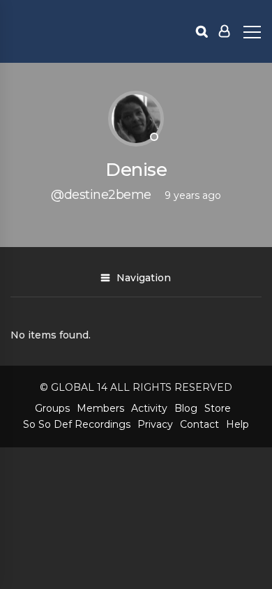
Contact (199, 424)
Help (237, 424)
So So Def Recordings (76, 424)
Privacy (155, 424)
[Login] (224, 31)
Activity (149, 408)
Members (100, 408)
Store (217, 408)
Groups (52, 408)
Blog (185, 408)
